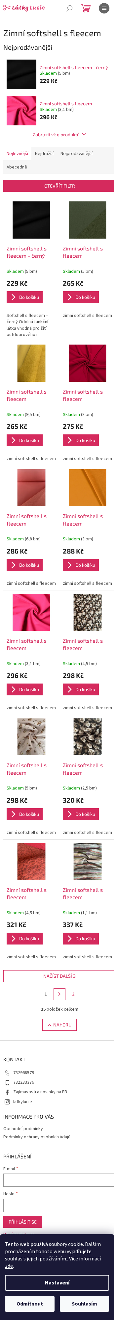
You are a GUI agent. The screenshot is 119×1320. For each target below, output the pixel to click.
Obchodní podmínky (23, 1129)
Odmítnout (30, 1303)
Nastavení (57, 1282)
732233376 (23, 1082)
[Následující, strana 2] (59, 994)
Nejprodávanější (76, 153)
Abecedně (17, 167)
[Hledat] (69, 8)
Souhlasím (84, 1303)
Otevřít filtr (59, 186)
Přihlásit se (23, 1222)
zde (9, 1266)
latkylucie (22, 1102)
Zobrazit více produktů (56, 134)
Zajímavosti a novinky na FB (40, 1092)
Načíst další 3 (59, 976)
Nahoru (62, 1024)
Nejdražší (44, 153)
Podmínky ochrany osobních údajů (36, 1137)
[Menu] (104, 8)
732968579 (23, 1073)
